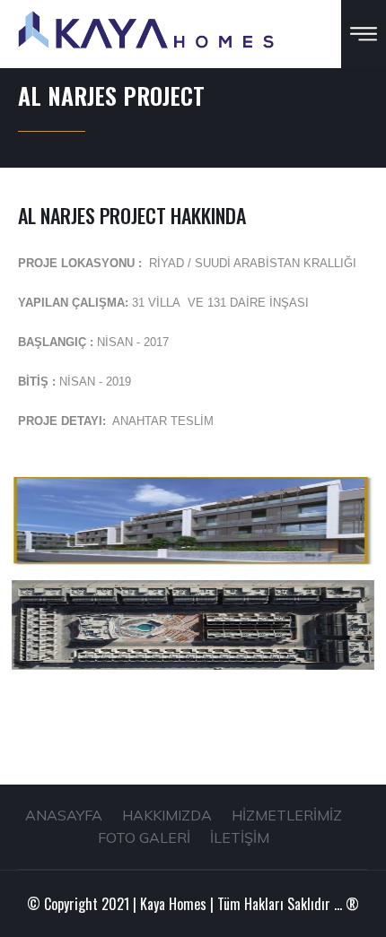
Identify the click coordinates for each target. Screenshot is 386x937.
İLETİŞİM (239, 837)
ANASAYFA (63, 815)
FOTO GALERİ (144, 837)
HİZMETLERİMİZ (287, 815)
